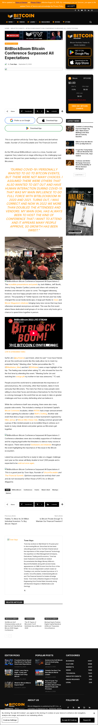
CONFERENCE (29, 618)
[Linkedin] (88, 10)
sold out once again (26, 463)
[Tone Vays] (6, 64)
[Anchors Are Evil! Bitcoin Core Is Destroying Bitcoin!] (39, 662)
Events (37, 490)
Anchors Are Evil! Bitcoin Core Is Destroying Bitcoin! (53, 662)
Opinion (8, 493)
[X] (25, 590)
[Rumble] (85, 10)
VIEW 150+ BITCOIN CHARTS (80, 107)
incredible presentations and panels (23, 284)
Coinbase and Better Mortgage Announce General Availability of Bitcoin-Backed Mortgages (83, 165)
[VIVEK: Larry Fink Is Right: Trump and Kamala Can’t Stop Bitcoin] (9, 672)
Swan (56, 300)
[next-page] (10, 635)
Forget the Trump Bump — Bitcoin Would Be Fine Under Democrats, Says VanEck (84, 153)
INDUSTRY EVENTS (17, 28)
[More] (62, 111)
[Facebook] (75, 10)
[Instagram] (91, 10)
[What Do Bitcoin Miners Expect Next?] (9, 685)
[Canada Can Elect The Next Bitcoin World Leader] (39, 672)
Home (7, 28)
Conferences (28, 490)
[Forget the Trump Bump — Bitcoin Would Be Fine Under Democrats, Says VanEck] (70, 152)
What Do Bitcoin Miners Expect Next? (22, 684)
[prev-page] (6, 635)
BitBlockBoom (16, 490)
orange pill (20, 376)
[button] (90, 22)
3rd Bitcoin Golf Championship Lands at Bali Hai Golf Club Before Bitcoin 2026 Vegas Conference (13, 626)
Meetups (55, 490)
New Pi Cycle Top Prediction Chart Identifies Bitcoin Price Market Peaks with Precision (53, 685)
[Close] (94, 713)
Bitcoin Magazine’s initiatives (16, 303)
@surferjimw (19, 358)
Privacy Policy (36, 2)
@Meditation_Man (12, 367)
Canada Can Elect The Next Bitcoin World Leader (53, 672)
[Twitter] (78, 10)
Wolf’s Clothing (41, 414)
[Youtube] (82, 10)
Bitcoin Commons (12, 410)
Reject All (87, 720)
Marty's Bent (46, 490)
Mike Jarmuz (10, 420)
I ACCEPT (71, 6)
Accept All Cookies (69, 720)
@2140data (33, 367)
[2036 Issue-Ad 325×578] (79, 211)
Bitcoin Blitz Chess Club (28, 420)
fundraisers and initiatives (41, 445)
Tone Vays (13, 64)
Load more (79, 175)
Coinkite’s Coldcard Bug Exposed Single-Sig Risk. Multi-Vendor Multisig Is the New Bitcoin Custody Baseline (84, 131)
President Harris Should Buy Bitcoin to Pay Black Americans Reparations (22, 662)
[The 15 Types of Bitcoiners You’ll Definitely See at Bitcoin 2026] (34, 613)
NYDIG (37, 410)
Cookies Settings (10, 720)
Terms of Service (21, 2)
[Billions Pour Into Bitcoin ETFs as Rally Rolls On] (70, 143)
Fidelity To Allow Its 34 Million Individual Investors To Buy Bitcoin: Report (17, 521)
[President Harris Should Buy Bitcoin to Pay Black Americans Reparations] (9, 662)
